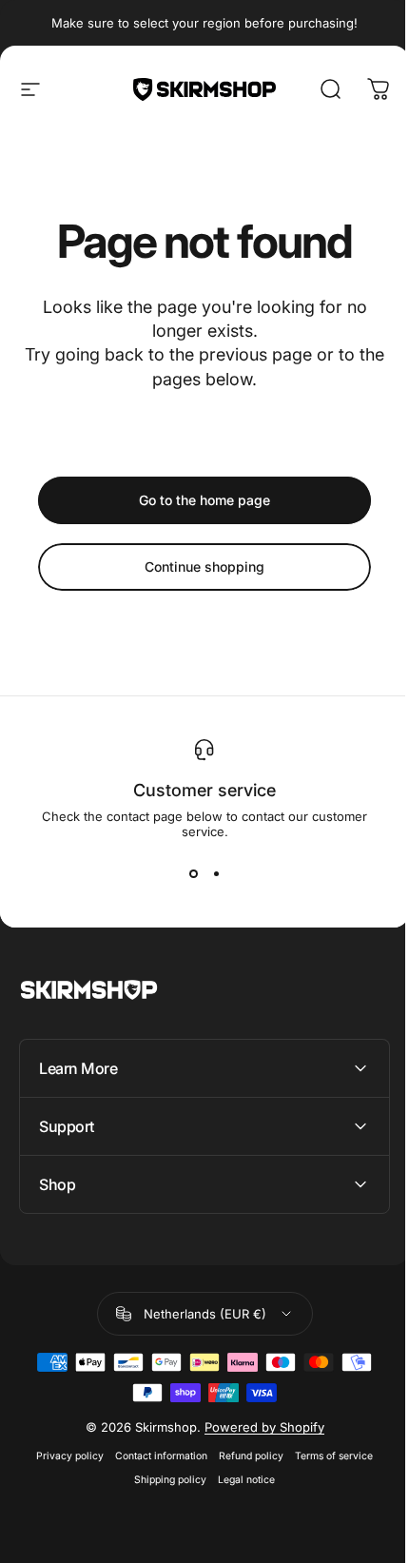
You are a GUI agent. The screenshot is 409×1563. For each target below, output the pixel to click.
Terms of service (327, 1456)
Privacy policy (63, 1456)
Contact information (154, 1456)
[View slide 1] (193, 873)
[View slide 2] (215, 873)
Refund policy (244, 1456)
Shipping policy (163, 1480)
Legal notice (239, 1480)
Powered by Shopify (257, 1427)
